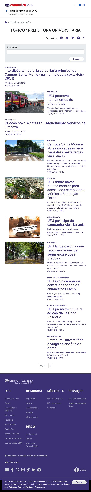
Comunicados (32, 408)
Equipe (29, 439)
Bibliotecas (9, 415)
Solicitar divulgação (77, 398)
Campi (7, 403)
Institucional (31, 434)
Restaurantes (10, 424)
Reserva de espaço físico (77, 404)
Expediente (31, 398)
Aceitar (79, 482)
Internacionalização (13, 438)
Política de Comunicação (32, 444)
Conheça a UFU (12, 398)
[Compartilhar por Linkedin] (33, 469)
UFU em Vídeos (54, 403)
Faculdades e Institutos (10, 409)
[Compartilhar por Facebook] (12, 469)
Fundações (9, 429)
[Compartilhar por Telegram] (39, 469)
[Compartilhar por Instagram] (23, 469)
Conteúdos (12, 47)
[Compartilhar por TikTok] (28, 469)
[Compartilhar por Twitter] (17, 469)
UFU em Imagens (55, 398)
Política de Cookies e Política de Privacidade (27, 455)
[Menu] (6, 11)
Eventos (29, 412)
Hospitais (9, 420)
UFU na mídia (32, 417)
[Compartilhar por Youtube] (7, 469)
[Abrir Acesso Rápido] (74, 5)
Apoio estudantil (12, 433)
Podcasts (51, 408)
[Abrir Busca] (84, 4)
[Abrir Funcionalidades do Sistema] (80, 5)
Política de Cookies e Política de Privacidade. (27, 487)
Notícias (29, 403)
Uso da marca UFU (13, 443)
